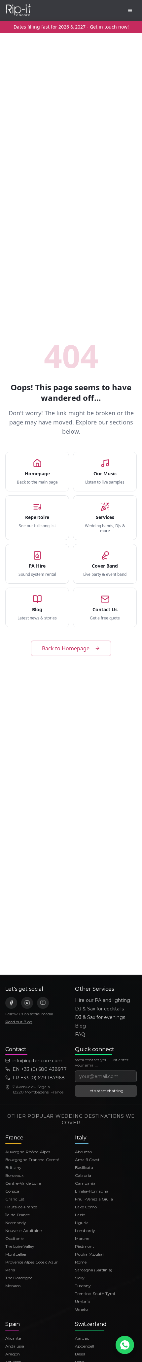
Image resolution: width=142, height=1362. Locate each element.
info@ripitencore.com (37, 1061)
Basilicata (84, 1167)
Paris (10, 1269)
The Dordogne (18, 1277)
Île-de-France (17, 1214)
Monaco (12, 1285)
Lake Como (86, 1206)
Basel (80, 1353)
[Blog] (43, 1003)
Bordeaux (14, 1175)
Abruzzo (83, 1151)
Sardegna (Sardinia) (93, 1269)
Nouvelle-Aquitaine (23, 1230)
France (14, 1138)
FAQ (80, 1034)
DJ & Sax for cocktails (99, 1009)
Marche (82, 1238)
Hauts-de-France (21, 1206)
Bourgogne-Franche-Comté (32, 1159)
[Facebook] (11, 1003)
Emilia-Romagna (91, 1191)
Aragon (12, 1353)
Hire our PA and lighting (102, 1000)
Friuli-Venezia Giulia (94, 1199)
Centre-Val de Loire (23, 1183)
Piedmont (84, 1246)
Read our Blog (18, 1021)
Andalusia (14, 1346)
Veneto (81, 1309)
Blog (80, 1026)
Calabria (83, 1175)
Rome (81, 1262)
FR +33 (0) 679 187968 (39, 1078)
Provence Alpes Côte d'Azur (31, 1262)
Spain (12, 1324)
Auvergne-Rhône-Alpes (27, 1151)
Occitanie (14, 1238)
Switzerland (91, 1324)
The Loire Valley (19, 1246)
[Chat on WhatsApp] (125, 1345)
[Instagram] (27, 1003)
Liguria (82, 1222)
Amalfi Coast (87, 1159)
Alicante (13, 1338)
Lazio (80, 1214)
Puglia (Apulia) (89, 1254)
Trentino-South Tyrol (95, 1293)
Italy (81, 1138)
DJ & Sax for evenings (100, 1017)
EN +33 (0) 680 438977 (40, 1069)
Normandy (15, 1222)
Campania (85, 1183)
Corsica (12, 1191)
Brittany (13, 1167)
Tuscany (83, 1285)
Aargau (82, 1338)
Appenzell (84, 1346)
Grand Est (14, 1199)
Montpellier (16, 1254)
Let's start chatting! (106, 1090)
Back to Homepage (65, 648)
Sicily (80, 1277)
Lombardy (85, 1230)
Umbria (82, 1301)
